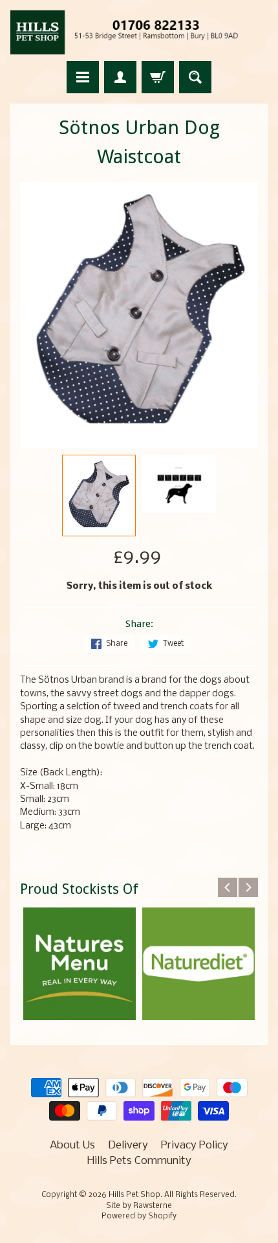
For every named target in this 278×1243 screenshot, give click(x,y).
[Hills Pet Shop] (139, 32)
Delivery (128, 1145)
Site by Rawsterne (139, 1206)
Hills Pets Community (139, 1161)
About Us (72, 1145)
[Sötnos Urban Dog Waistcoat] (99, 495)
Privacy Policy (194, 1145)
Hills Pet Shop (134, 1195)
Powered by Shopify (139, 1216)
